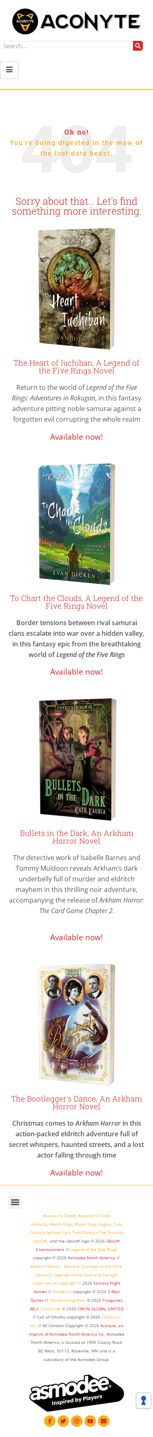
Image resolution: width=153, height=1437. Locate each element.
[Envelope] (103, 1421)
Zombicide (50, 1309)
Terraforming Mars (67, 1300)
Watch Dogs (60, 1224)
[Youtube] (90, 1421)
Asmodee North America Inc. (77, 1334)
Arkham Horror (44, 1266)
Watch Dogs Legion (93, 1224)
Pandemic (62, 1291)
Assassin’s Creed (59, 1215)
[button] (15, 1202)
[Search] (138, 46)
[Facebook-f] (49, 1421)
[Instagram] (76, 1421)
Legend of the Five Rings (93, 1249)
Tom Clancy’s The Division (97, 1232)
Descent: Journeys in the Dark (93, 1266)
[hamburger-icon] (9, 70)
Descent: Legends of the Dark (64, 1275)
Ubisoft (40, 1241)
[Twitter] (63, 1421)
